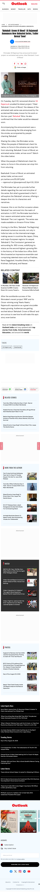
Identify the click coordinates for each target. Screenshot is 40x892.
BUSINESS (5, 9)
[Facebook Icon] (11, 871)
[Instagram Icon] (20, 871)
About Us (8, 882)
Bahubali (16, 116)
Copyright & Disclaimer (28, 882)
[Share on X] (18, 63)
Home (3, 24)
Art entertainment (13, 24)
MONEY (13, 9)
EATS (29, 9)
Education (6, 332)
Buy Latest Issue (10, 848)
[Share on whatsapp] (25, 63)
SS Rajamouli (7, 347)
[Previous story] (1, 446)
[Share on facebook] (14, 63)
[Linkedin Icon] (24, 871)
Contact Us (16, 882)
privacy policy (21, 859)
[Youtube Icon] (28, 871)
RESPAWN (36, 9)
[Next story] (38, 446)
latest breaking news (21, 325)
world (26, 332)
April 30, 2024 (33, 182)
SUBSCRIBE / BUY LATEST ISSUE (20, 864)
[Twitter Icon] (15, 871)
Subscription (9, 845)
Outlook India (8, 327)
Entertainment (24, 330)
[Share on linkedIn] (22, 63)
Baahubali (17, 347)
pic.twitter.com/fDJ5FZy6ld (12, 179)
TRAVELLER (21, 9)
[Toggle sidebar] (5, 3)
